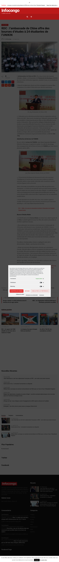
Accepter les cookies (16, 291)
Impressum (41, 295)
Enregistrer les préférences (40, 291)
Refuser (27, 291)
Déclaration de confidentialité (32, 295)
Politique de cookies (20, 294)
